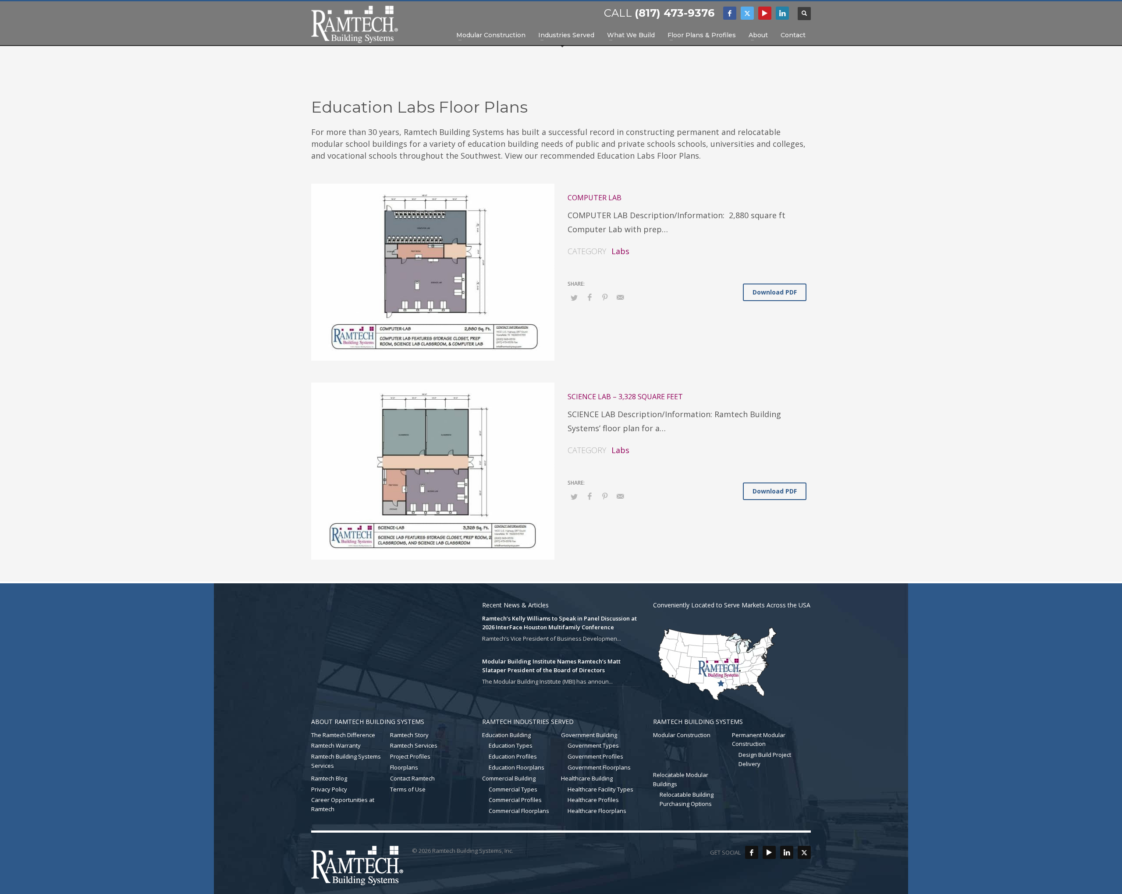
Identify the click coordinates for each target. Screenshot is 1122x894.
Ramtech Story (409, 735)
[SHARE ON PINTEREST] (604, 297)
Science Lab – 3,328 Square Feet (625, 396)
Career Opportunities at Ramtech (342, 804)
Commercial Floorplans (519, 811)
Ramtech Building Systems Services (346, 761)
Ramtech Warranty (336, 745)
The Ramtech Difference (343, 735)
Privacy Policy (329, 789)
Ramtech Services (413, 745)
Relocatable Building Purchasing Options (687, 799)
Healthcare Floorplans (597, 811)
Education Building (506, 735)
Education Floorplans (516, 767)
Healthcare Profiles (593, 800)
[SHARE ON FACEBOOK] (589, 297)
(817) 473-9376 (674, 13)
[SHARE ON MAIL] (620, 297)
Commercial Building (509, 778)
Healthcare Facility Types (600, 789)
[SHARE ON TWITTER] (574, 297)
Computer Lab (594, 197)
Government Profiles (595, 756)
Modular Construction (681, 735)
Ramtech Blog (329, 778)
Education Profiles (513, 756)
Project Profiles (410, 756)
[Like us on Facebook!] (751, 852)
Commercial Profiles (515, 800)
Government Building (589, 735)
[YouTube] (764, 13)
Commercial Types (513, 789)
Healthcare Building (587, 778)
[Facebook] (729, 13)
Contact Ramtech (412, 778)
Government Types (593, 745)
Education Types (511, 745)
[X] (747, 13)
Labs (620, 251)
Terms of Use (408, 789)
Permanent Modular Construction (758, 739)
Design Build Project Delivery (765, 759)
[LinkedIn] (782, 13)
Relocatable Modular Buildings (680, 779)
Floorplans (404, 767)
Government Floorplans (599, 767)
